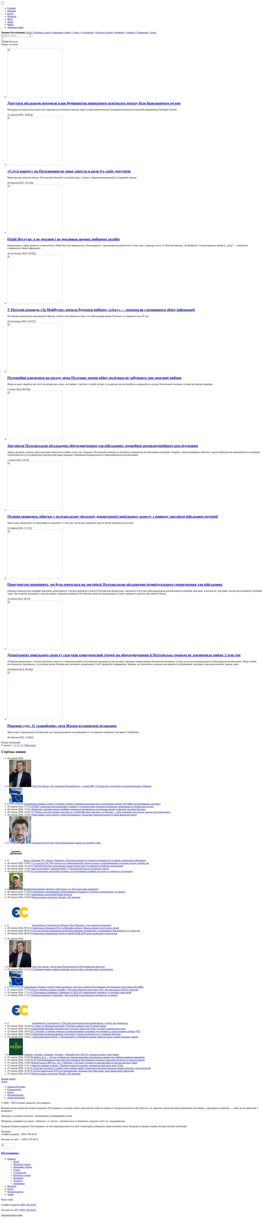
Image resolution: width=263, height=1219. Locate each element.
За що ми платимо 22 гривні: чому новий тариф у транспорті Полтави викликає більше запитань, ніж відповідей (92, 1068)
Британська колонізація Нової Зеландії (52, 894)
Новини (11, 11)
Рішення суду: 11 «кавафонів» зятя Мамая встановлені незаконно (62, 726)
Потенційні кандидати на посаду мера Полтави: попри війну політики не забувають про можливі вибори (94, 378)
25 (31, 992)
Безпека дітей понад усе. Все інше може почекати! (60, 889)
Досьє (10, 22)
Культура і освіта (104, 32)
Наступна (31, 745)
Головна (11, 8)
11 (31, 528)
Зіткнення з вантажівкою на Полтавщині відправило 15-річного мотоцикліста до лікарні (79, 891)
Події (29, 32)
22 (31, 1068)
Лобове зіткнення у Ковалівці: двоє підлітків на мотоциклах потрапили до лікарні (74, 995)
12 (31, 891)
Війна (10, 24)
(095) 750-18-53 (28, 1210)
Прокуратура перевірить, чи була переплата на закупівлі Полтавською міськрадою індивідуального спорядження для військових (115, 584)
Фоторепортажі (15, 1095)
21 (31, 930)
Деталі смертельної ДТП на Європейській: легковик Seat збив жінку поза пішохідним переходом (83, 1071)
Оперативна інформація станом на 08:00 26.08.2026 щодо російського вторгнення (74, 933)
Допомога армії (15, 27)
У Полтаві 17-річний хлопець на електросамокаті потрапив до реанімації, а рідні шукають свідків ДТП (86, 1031)
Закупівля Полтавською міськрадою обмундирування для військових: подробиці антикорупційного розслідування (102, 446)
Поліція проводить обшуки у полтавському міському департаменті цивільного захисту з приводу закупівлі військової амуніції (112, 516)
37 (34, 321)
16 (32, 182)
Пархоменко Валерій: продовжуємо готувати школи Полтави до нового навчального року (79, 1028)
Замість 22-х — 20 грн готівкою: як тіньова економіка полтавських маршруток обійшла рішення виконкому (89, 1057)
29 (31, 1057)
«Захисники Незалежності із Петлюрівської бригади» (68, 966)
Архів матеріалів (16, 1097)
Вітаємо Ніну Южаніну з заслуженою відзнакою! (71, 925)
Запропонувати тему (12, 1215)
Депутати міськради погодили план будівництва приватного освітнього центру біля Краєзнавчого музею (93, 103)
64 (29, 389)
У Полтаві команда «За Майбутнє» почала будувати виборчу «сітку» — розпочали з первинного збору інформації (101, 310)
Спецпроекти (14, 1089)
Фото (10, 19)
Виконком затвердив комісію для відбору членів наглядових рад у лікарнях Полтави (77, 1034)
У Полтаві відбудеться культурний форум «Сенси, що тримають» (80, 1023)
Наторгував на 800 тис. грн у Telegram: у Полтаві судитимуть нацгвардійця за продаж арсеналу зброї (84, 1062)
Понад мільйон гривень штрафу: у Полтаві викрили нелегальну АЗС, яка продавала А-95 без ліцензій (85, 989)
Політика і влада (42, 32)
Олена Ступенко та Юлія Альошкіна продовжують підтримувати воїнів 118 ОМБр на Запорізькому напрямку (92, 804)
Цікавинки (142, 32)
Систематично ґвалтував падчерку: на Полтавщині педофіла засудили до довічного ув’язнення (82, 871)
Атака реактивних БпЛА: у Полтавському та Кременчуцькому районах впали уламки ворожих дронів (85, 1037)
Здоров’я (130, 32)
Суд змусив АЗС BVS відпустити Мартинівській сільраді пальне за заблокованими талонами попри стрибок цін (90, 863)
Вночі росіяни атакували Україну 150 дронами (56, 1073)
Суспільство (87, 32)
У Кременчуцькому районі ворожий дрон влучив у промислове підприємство (72, 969)
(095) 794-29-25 (28, 1204)
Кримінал (119, 32)
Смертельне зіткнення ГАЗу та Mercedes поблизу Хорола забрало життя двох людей (75, 928)
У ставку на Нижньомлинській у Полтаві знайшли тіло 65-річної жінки (69, 1026)
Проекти (11, 16)
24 (32, 737)
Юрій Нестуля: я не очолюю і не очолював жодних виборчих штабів (63, 239)
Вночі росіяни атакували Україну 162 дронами (56, 897)
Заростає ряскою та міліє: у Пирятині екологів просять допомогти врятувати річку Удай (77, 1065)
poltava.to (144, 1108)
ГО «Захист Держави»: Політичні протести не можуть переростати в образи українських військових (84, 860)
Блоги (10, 13)
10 (31, 669)
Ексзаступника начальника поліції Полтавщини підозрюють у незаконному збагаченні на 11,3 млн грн (86, 930)
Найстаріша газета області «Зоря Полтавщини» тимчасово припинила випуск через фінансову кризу (84, 814)
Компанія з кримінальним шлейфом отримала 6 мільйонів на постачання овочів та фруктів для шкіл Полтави (89, 809)
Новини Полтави (16, 1086)
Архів (153, 32)
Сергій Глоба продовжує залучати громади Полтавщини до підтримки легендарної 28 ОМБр (83, 987)
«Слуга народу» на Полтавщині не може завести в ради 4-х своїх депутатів (69, 171)
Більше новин (8, 1079)
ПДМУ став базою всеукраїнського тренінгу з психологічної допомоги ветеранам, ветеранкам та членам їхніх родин (93, 806)
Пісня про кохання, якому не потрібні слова (66, 842)
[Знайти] (31, 35)
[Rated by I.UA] (8, 1147)
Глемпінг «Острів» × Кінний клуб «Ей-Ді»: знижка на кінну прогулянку (71, 1054)
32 (34, 253)
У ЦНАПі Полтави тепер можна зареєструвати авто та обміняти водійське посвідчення (77, 866)
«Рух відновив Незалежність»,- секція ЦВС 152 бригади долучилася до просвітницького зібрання (91, 786)
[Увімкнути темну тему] (2, 2)
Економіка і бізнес (61, 32)
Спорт (76, 32)
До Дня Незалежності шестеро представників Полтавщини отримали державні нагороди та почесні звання (89, 1060)
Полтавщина (9, 1153)
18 (31, 114)
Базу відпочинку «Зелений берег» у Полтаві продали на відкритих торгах (70, 868)
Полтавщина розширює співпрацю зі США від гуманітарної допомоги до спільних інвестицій (82, 992)
